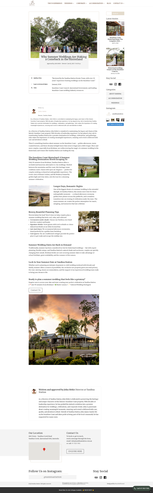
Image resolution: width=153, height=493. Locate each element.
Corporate (80, 3)
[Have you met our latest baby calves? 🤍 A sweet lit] (117, 119)
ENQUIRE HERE (75, 451)
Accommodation (96, 3)
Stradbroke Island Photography (69, 484)
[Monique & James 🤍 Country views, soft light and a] (122, 119)
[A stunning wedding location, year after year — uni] (112, 119)
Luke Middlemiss (73, 483)
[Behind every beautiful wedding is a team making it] (107, 119)
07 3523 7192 (76, 443)
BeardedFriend (119, 483)
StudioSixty (85, 483)
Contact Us (118, 3)
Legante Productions (80, 484)
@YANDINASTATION (53, 477)
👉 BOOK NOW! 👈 (88, 490)
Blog (109, 3)
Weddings (68, 3)
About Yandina (115, 94)
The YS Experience (55, 3)
